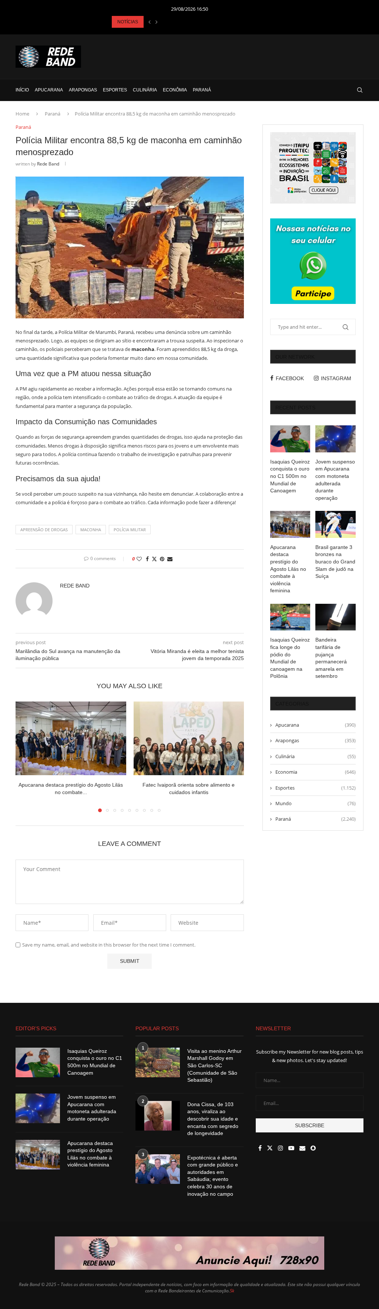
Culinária (145, 90)
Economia (315, 772)
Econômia (175, 90)
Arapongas (83, 90)
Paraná (202, 90)
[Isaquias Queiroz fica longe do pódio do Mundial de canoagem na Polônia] (290, 617)
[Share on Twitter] (154, 558)
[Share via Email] (169, 558)
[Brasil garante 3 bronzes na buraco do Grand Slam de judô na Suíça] (335, 524)
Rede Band (48, 164)
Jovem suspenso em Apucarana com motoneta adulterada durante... (180, 21)
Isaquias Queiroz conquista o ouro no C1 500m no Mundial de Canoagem (290, 476)
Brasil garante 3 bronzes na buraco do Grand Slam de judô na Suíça (335, 561)
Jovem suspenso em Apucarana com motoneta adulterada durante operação (335, 480)
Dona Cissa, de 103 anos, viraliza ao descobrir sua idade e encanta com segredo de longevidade (212, 1118)
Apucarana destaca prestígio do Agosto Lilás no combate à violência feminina (288, 569)
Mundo (315, 803)
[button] (149, 22)
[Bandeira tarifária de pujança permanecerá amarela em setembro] (335, 617)
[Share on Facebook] (147, 558)
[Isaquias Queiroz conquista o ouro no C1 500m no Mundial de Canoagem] (290, 438)
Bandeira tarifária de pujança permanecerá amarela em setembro (331, 658)
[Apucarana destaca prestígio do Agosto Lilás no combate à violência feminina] (71, 738)
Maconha (90, 529)
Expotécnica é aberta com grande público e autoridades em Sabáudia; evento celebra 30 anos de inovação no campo (212, 1176)
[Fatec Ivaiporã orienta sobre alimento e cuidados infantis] (189, 738)
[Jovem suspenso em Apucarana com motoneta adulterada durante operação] (335, 438)
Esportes (115, 90)
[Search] (359, 90)
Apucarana (49, 90)
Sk (232, 1291)
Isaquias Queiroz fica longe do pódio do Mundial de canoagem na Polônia (290, 658)
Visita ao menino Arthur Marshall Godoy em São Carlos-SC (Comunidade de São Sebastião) (214, 1065)
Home (22, 113)
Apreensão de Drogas (44, 529)
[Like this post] (139, 558)
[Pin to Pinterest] (162, 558)
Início (22, 90)
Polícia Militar (130, 529)
